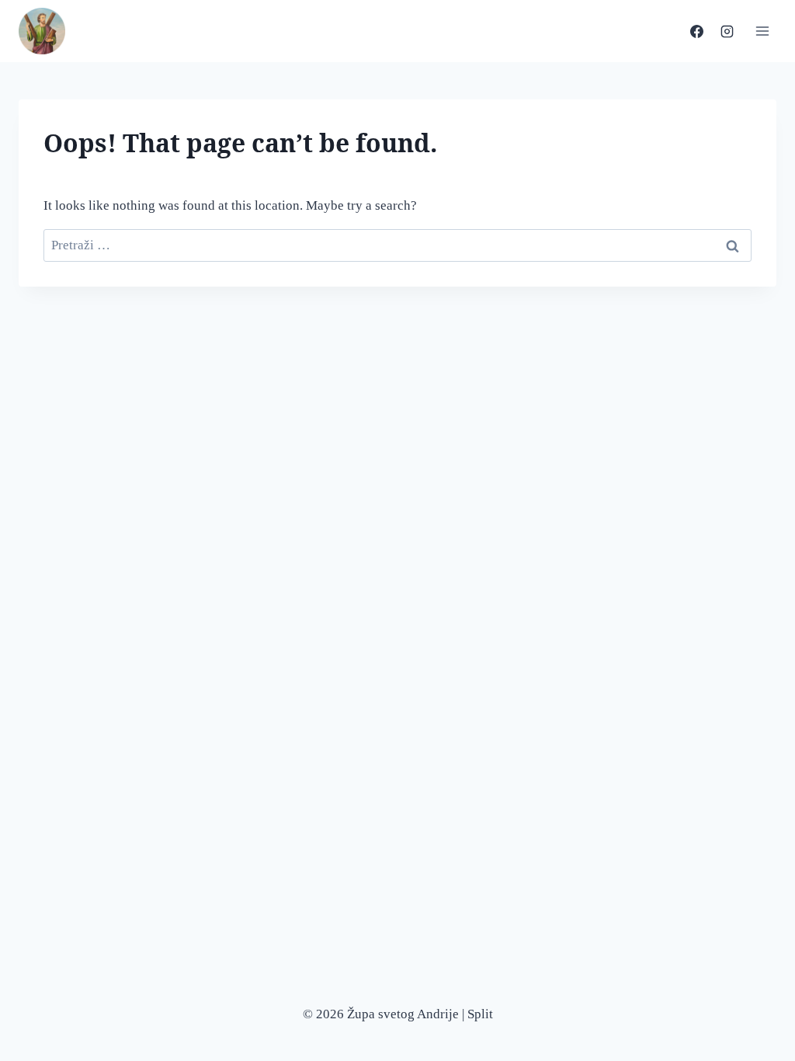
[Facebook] (696, 31)
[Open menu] (762, 31)
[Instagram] (726, 31)
